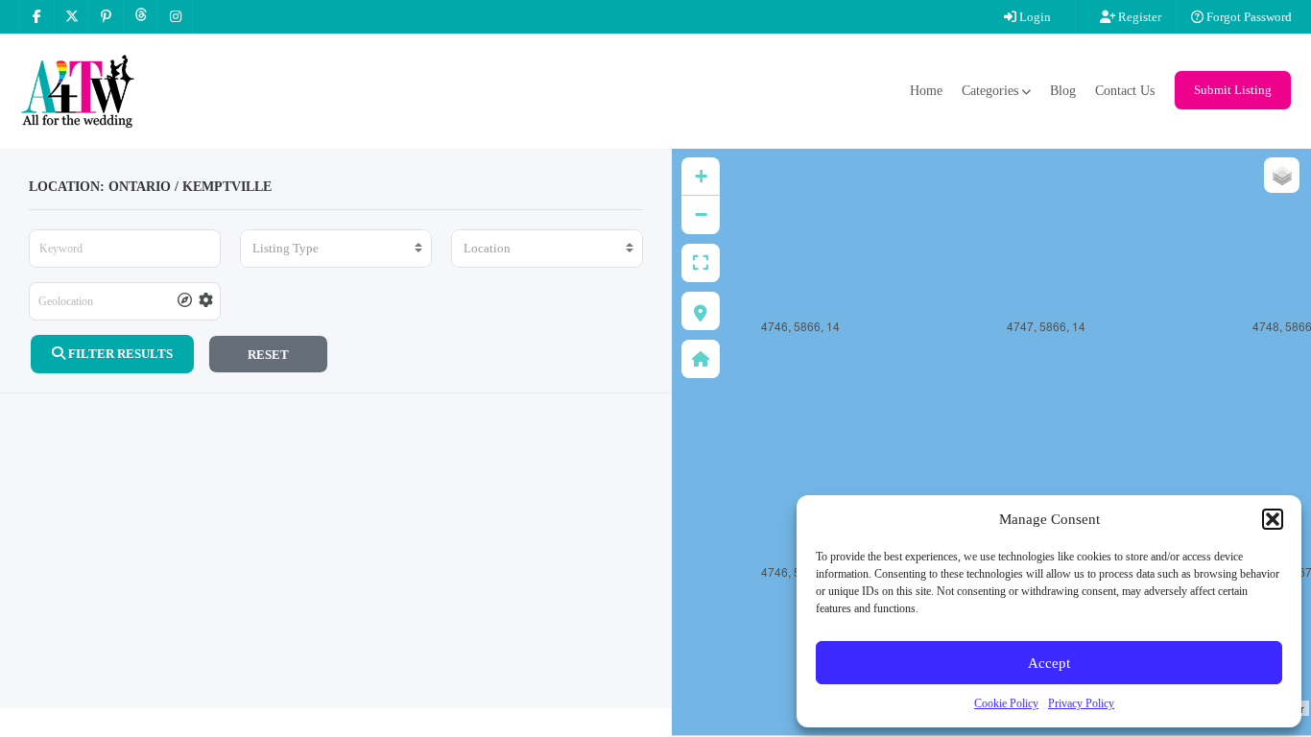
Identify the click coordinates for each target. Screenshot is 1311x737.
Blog (1063, 90)
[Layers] (1281, 175)
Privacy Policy (1081, 703)
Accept (1049, 663)
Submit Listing (1233, 90)
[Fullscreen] (700, 263)
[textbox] (336, 248)
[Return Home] (700, 359)
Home (926, 90)
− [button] (701, 214)
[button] (1272, 519)
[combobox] (336, 248)
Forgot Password (1248, 17)
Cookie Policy (1006, 703)
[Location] (547, 248)
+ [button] (701, 176)
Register (1138, 17)
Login (1033, 17)
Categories (990, 90)
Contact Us (1125, 90)
